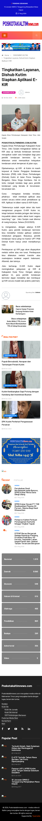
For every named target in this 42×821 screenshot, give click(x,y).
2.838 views (21, 98)
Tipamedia (36, 816)
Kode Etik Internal (11, 712)
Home (7, 55)
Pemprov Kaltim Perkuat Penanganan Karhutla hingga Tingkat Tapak (26, 521)
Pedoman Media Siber (10, 718)
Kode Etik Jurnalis (11, 710)
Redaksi (5, 704)
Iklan (3, 724)
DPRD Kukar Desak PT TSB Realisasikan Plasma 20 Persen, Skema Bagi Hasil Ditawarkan (27, 507)
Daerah (17, 485)
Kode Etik (5, 707)
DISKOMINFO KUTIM (20, 55)
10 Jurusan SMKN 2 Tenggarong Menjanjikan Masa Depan (26, 781)
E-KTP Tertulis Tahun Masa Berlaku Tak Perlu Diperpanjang (24, 759)
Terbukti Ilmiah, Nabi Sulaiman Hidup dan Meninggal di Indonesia (25, 748)
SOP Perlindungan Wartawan (15, 715)
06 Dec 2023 (8, 98)
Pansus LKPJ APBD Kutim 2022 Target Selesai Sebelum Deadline (25, 770)
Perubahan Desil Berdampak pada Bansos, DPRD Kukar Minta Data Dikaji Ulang (26, 491)
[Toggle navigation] (4, 35)
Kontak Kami (6, 721)
